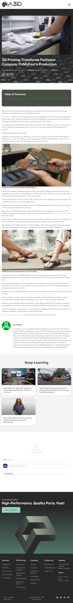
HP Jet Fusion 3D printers (59, 213)
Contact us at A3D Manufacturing (13, 315)
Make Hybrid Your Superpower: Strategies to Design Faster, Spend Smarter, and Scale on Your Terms (18, 390)
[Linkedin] (61, 597)
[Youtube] (68, 597)
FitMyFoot (8, 117)
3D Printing (54, 70)
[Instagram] (64, 597)
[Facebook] (57, 597)
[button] (69, 4)
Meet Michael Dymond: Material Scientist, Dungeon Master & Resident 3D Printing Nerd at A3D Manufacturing (54, 390)
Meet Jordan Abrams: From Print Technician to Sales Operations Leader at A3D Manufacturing (18, 420)
